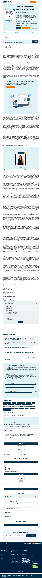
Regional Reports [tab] (13, 415)
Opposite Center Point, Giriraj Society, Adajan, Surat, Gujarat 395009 (36, 553)
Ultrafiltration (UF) (10, 404)
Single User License (21, 437)
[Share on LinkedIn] (36, 28)
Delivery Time (8, 496)
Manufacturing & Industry (21, 23)
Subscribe (31, 535)
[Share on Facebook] (34, 28)
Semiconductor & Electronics (15, 559)
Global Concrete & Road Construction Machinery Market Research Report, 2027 (17, 426)
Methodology (3, 550)
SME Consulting (24, 554)
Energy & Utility (13, 551)
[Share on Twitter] (35, 28)
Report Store (33, 1)
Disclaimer (3, 543)
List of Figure (8, 330)
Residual (5, 404)
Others (33, 406)
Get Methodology (21, 524)
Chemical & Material (14, 553)
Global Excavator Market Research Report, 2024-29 (12, 417)
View (36, 41)
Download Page (19, 25)
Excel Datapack (21, 432)
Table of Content (9, 303)
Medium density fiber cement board (26, 404)
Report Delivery (9, 516)
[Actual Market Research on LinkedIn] (32, 561)
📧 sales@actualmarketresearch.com (36, 557)
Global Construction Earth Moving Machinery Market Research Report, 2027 (16, 422)
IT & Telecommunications (15, 557)
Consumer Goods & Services (15, 562)
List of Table (8, 326)
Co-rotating (27, 408)
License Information (26, 435)
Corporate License (21, 441)
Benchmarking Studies (25, 553)
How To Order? (3, 554)
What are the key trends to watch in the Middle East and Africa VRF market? (20, 358)
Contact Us (2, 559)
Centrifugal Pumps (17, 404)
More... (5, 53)
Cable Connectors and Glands (26, 406)
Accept (38, 575)
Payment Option (9, 512)
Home (5, 32)
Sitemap (13, 543)
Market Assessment (24, 550)
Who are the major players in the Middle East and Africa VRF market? (19, 353)
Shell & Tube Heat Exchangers (16, 406)
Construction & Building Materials (32, 23)
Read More (20, 321)
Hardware (16, 408)
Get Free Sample (26, 28)
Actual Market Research (20, 19)
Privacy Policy (8, 543)
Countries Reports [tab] (21, 415)
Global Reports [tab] (6, 415)
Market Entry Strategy (25, 551)
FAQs (2, 558)
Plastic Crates (32, 408)
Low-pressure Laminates (7, 406)
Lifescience (13, 558)
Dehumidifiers (21, 408)
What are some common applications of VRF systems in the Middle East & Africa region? (19, 338)
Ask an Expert (21, 153)
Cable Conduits (6, 408)
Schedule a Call (28, 25)
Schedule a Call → (21, 474)
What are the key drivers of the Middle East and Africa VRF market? (19, 348)
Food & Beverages (14, 555)
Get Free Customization (21, 461)
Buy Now (19, 28)
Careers (2, 551)
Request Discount (21, 488)
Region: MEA (29, 21)
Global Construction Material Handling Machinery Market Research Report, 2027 (17, 424)
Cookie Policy (5, 576)
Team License (21, 439)
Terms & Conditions (4, 557)
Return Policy (3, 555)
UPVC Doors (11, 408)
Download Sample (11, 86)
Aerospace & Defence (14, 561)
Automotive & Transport (14, 550)
